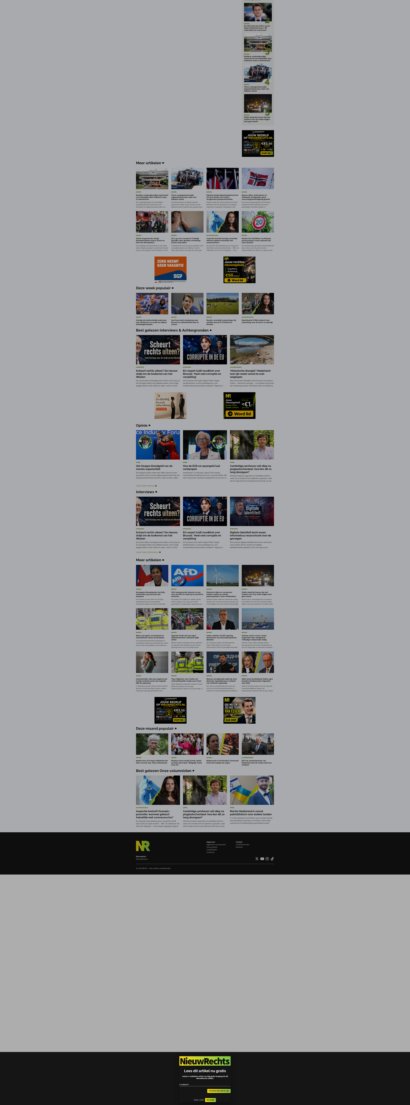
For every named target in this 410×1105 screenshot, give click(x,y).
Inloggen (210, 1100)
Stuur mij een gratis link (219, 1091)
